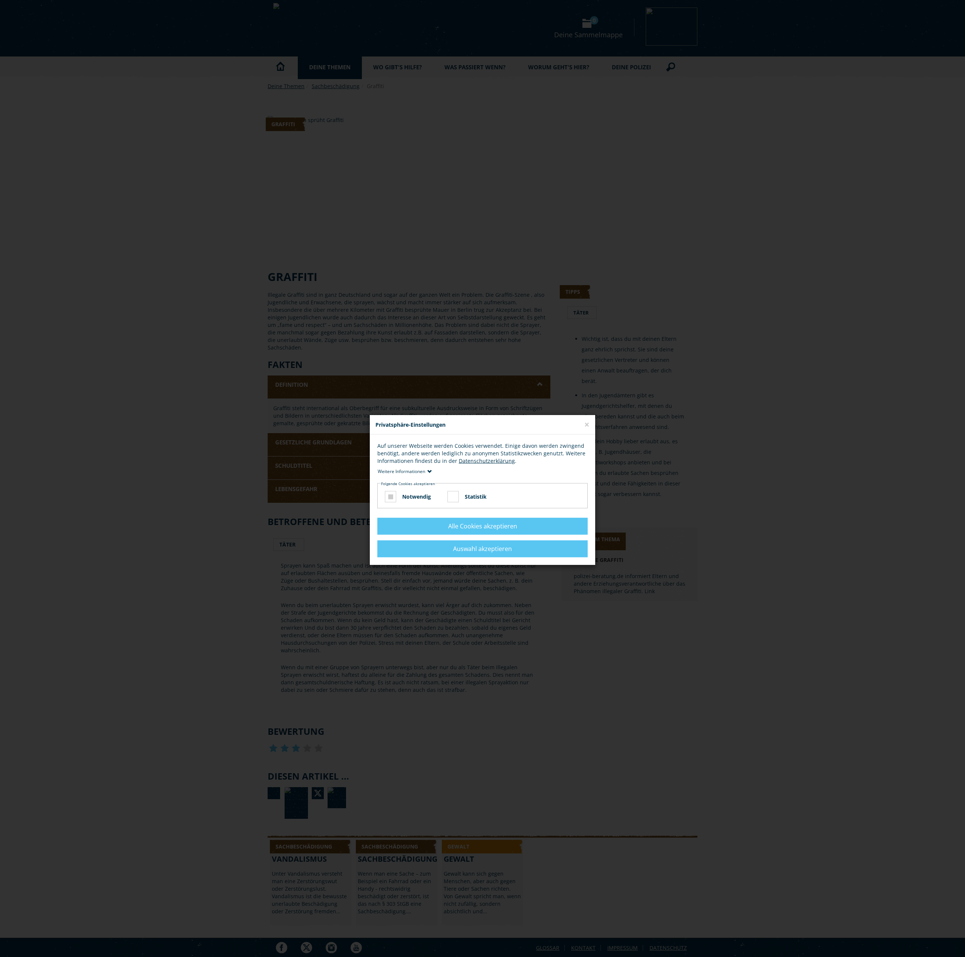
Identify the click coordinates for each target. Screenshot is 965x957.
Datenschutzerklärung (487, 460)
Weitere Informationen (401, 471)
